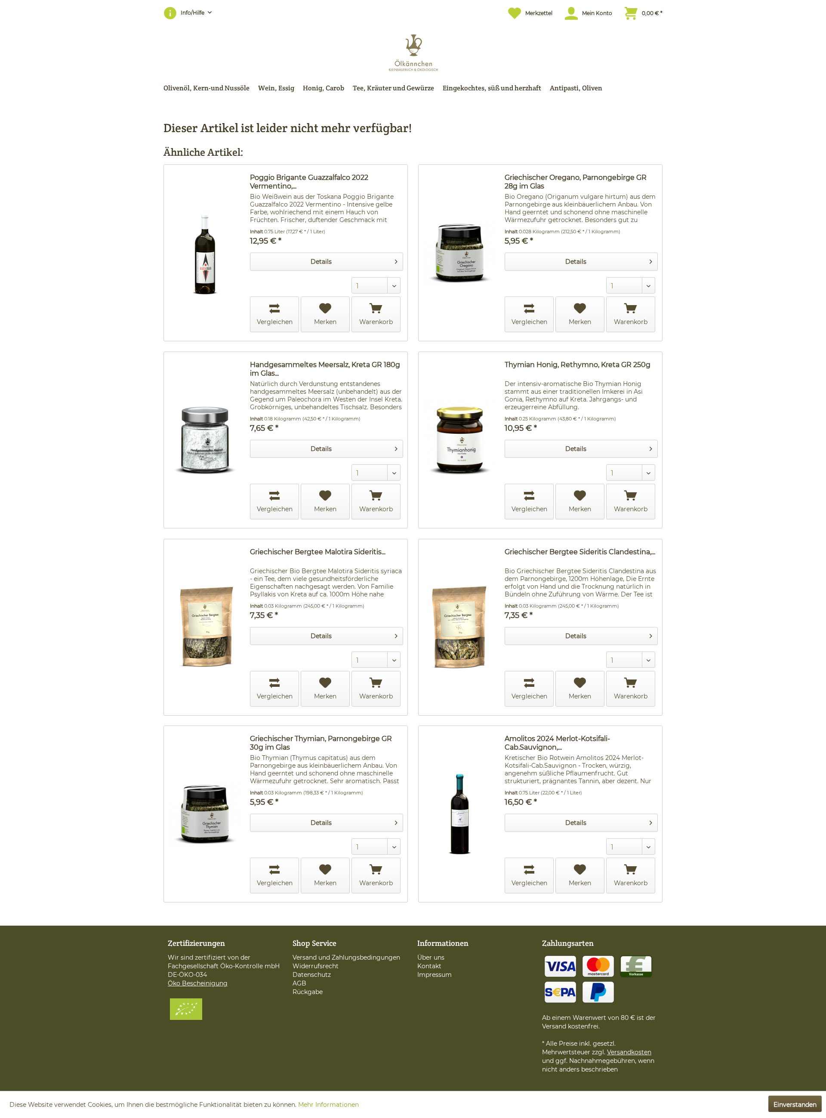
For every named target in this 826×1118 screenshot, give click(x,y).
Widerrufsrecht (316, 966)
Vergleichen (275, 322)
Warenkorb (376, 322)
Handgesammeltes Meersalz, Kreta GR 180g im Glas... (325, 369)
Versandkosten (629, 1052)
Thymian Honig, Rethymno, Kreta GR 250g (577, 365)
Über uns (430, 957)
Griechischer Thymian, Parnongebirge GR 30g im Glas (321, 743)
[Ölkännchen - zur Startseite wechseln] (413, 50)
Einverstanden (795, 1105)
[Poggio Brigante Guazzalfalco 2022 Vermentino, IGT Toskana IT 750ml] (204, 252)
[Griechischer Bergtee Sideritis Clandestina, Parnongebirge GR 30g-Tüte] (459, 627)
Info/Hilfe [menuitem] (193, 12)
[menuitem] (525, 13)
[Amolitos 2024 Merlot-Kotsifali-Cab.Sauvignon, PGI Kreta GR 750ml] (459, 814)
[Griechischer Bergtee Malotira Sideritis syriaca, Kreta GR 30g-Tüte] (204, 627)
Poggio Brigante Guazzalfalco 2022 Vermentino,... (309, 181)
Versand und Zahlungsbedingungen (346, 957)
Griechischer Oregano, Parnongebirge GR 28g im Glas (576, 181)
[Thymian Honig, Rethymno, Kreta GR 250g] (459, 440)
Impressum (434, 975)
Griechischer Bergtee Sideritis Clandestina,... (580, 552)
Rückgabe (308, 992)
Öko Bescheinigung (198, 983)
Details (321, 262)
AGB (299, 983)
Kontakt (429, 966)
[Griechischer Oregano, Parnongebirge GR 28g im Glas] (459, 252)
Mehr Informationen (328, 1105)
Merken (325, 322)
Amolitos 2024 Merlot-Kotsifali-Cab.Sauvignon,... (557, 743)
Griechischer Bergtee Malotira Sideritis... (317, 552)
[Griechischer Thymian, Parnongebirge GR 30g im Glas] (204, 814)
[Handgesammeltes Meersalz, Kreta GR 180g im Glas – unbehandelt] (204, 440)
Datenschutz (312, 975)
